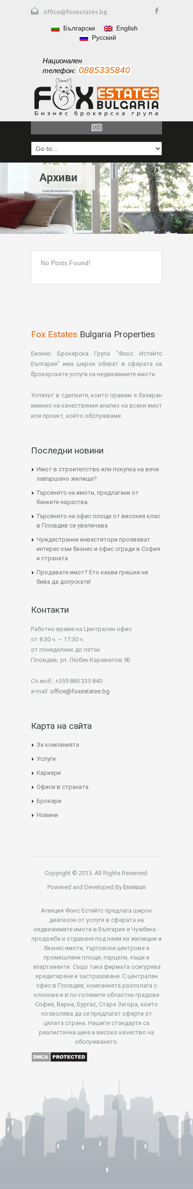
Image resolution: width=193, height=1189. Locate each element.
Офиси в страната (63, 786)
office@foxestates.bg (75, 11)
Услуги (46, 758)
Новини (47, 814)
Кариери (49, 772)
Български (78, 28)
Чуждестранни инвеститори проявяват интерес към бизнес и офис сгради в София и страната (98, 549)
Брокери (49, 800)
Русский (103, 37)
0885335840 (104, 70)
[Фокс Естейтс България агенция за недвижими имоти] (96, 97)
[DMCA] (59, 1056)
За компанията (58, 744)
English (126, 28)
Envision (134, 887)
